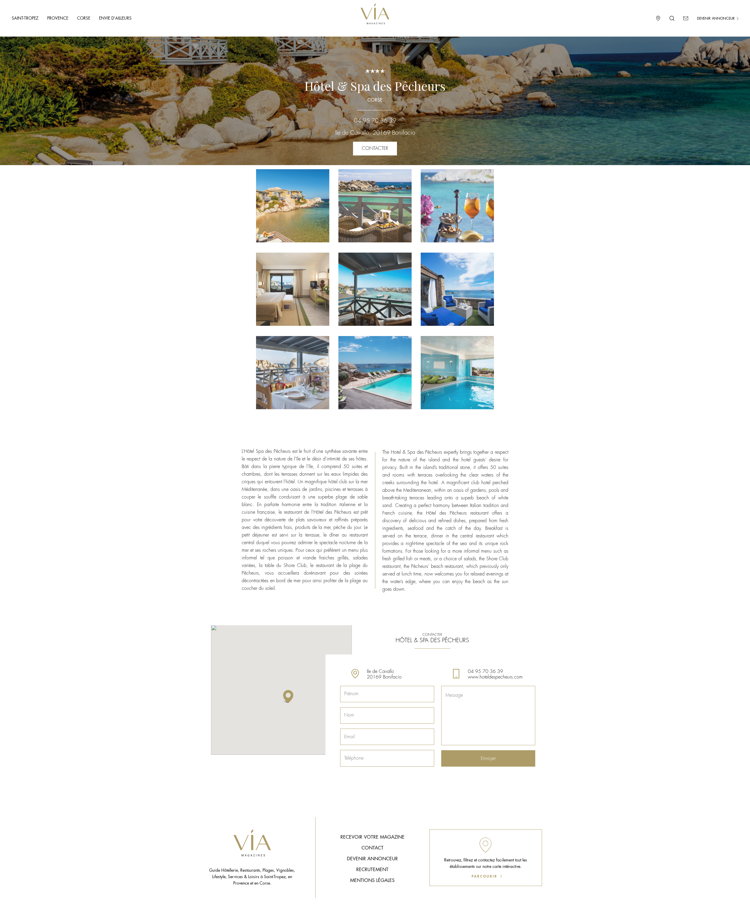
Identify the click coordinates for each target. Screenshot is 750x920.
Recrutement (372, 869)
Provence (57, 18)
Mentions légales (372, 880)
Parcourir (485, 876)
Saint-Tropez (25, 18)
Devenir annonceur (716, 18)
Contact (372, 848)
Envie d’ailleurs (115, 18)
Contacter (375, 148)
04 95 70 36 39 (375, 121)
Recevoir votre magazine (372, 837)
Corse (83, 18)
